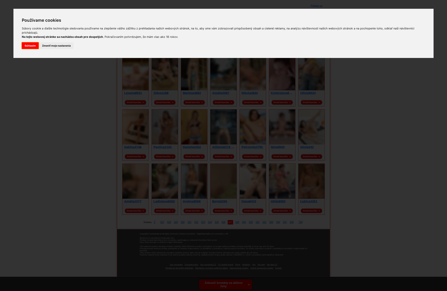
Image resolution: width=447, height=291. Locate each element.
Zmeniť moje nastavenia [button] (56, 45)
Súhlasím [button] (30, 45)
